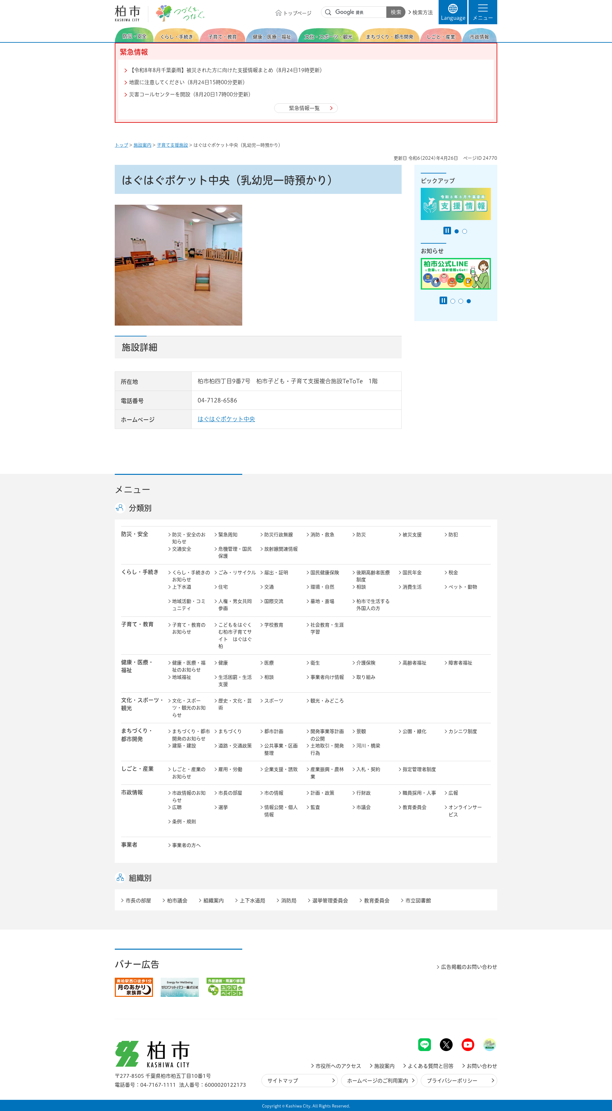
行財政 (363, 793)
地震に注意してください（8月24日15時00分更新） (188, 82)
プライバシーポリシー (452, 1080)
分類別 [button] (140, 508)
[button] (483, 12)
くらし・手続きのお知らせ (191, 576)
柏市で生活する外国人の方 (373, 605)
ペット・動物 (462, 587)
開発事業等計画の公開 (327, 735)
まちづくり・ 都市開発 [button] (137, 734)
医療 (269, 662)
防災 (361, 534)
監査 (315, 807)
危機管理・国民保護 (235, 553)
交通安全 (181, 549)
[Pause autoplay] (447, 230)
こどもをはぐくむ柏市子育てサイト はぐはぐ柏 (235, 635)
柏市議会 (177, 900)
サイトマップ (282, 1080)
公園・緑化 (414, 731)
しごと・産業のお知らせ (189, 773)
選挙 (223, 807)
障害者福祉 (460, 662)
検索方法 (422, 12)
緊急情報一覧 (304, 108)
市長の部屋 (230, 793)
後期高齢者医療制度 (373, 576)
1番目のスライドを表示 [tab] (456, 231)
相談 (361, 587)
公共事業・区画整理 (281, 749)
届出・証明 (276, 572)
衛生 (315, 662)
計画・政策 (322, 793)
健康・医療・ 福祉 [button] (137, 666)
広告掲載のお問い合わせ (469, 966)
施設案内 (142, 145)
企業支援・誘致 (281, 769)
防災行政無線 (278, 534)
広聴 (177, 807)
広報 (453, 793)
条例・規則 (184, 821)
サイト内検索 (328, 12)
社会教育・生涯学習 (327, 628)
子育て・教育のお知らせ (189, 628)
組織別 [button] (140, 878)
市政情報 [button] (132, 792)
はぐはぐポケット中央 (226, 419)
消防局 (288, 900)
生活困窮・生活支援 (235, 681)
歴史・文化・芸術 (235, 704)
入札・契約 (368, 769)
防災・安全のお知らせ (189, 538)
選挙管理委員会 (330, 900)
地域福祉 (181, 677)
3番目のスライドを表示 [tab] (468, 301)
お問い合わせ (482, 1066)
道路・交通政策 (235, 745)
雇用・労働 (230, 769)
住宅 (223, 587)
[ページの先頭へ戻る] (483, 1022)
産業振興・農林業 (327, 773)
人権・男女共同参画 (235, 605)
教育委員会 (414, 807)
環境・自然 (322, 587)
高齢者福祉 (414, 662)
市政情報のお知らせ (189, 797)
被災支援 (412, 534)
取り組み (365, 677)
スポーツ (273, 700)
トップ (121, 145)
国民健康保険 (324, 572)
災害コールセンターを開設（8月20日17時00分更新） (191, 94)
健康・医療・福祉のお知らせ (189, 666)
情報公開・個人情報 (281, 811)
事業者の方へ (186, 845)
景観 (361, 731)
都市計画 (273, 731)
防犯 (453, 534)
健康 (223, 662)
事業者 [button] (129, 844)
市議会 (363, 807)
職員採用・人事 (419, 793)
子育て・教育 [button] (137, 624)
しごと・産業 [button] (137, 768)
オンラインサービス (465, 811)
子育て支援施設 (172, 145)
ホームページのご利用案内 (377, 1080)
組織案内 (213, 900)
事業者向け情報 (327, 677)
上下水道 (181, 587)
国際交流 (273, 601)
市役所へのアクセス (338, 1066)
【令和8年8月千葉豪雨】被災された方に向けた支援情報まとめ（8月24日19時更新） (227, 70)
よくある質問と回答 (431, 1066)
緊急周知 (227, 534)
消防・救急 (322, 534)
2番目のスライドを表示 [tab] (464, 231)
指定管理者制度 (419, 769)
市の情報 (273, 793)
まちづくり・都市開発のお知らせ (191, 735)
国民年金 (412, 572)
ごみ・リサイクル (237, 572)
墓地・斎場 (322, 601)
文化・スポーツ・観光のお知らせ (189, 707)
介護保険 (365, 662)
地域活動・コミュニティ (189, 605)
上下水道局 (252, 900)
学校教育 (273, 624)
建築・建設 (184, 745)
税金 (453, 572)
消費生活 (412, 587)
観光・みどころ (327, 700)
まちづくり (230, 731)
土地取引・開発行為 (327, 749)
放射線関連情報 (281, 549)
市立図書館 (418, 900)
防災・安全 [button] (134, 534)
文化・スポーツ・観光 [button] (142, 704)
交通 (269, 587)
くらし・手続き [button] (140, 572)
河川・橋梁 (368, 745)
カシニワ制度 (462, 731)
